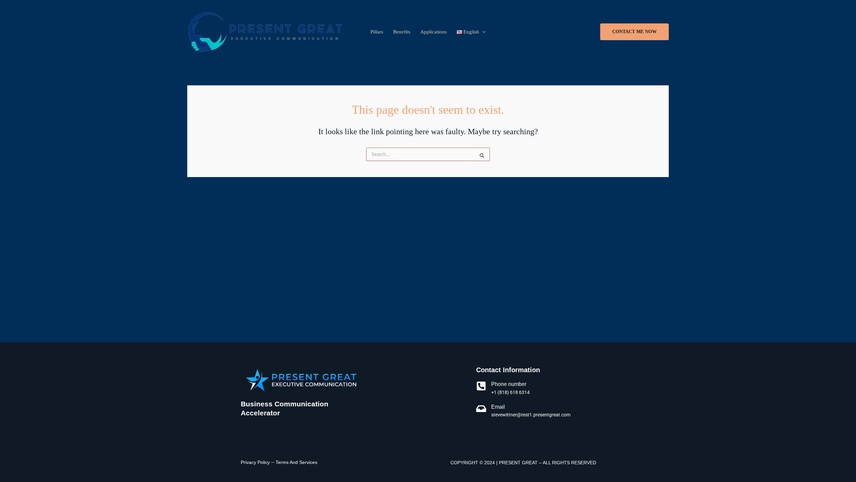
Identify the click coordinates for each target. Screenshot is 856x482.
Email (498, 407)
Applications (433, 31)
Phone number (508, 384)
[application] (482, 31)
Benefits (401, 31)
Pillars (376, 31)
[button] (634, 31)
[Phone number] (481, 386)
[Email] (481, 409)
